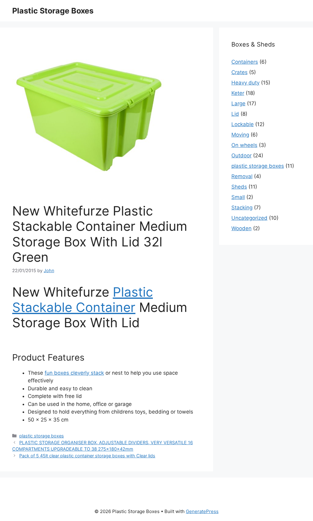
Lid (235, 114)
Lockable (242, 124)
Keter (237, 93)
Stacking (241, 207)
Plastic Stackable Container (82, 299)
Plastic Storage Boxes (53, 10)
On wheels (244, 145)
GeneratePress (202, 511)
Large (238, 103)
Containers (244, 62)
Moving (240, 135)
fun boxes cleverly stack (74, 373)
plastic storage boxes (41, 435)
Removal (241, 176)
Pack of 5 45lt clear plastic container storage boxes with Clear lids (87, 455)
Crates (239, 72)
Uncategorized (249, 218)
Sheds (239, 187)
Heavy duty (245, 83)
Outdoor (241, 155)
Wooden (241, 228)
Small (238, 197)
